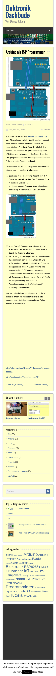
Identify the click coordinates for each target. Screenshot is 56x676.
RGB (26, 591)
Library (25, 575)
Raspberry (40, 587)
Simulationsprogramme (17, 471)
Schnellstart (36, 592)
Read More (37, 672)
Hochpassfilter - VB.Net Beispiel (32, 525)
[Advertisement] (28, 336)
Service (11, 467)
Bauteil (37, 559)
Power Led (39, 579)
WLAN (28, 595)
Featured (11, 448)
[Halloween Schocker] (17, 409)
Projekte (11, 462)
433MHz (10, 555)
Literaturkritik (13, 457)
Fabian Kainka (16, 125)
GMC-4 (43, 567)
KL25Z (35, 571)
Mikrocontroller (40, 575)
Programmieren (20, 586)
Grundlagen (14, 571)
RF (17, 592)
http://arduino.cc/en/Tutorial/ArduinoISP (22, 377)
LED (41, 571)
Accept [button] (27, 672)
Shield (45, 591)
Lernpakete (13, 575)
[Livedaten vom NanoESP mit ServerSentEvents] (39, 409)
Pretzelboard (14, 583)
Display (31, 563)
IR (31, 571)
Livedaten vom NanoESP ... (37, 418)
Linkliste (31, 575)
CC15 (10, 443)
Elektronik (15, 566)
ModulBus (10, 579)
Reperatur (10, 592)
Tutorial (16, 595)
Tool (7, 596)
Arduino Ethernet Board (37, 137)
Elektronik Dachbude (18, 11)
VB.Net (11, 476)
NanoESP (23, 579)
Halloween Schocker (13, 418)
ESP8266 (31, 567)
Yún (34, 596)
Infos (23, 130)
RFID (21, 592)
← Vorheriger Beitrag (14, 384)
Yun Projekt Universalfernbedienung (34, 533)
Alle (10, 130)
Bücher (23, 562)
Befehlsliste (12, 563)
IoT (27, 571)
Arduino (16, 130)
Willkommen (24, 508)
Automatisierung (24, 559)
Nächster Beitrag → (42, 384)
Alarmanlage (18, 555)
